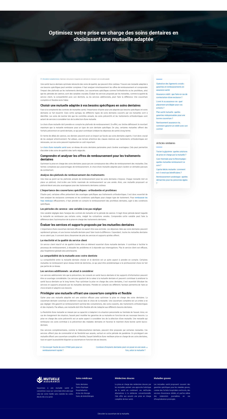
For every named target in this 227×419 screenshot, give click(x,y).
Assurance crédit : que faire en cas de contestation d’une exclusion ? (171, 96)
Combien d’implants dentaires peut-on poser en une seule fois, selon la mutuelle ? (120, 349)
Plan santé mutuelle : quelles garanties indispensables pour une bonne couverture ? (170, 115)
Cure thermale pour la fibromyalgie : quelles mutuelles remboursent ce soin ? (171, 162)
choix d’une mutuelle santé (54, 147)
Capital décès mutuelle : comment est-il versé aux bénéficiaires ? (170, 171)
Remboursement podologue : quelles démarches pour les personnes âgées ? (172, 180)
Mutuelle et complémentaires (51, 79)
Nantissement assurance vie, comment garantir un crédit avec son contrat (172, 126)
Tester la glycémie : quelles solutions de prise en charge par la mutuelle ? (171, 153)
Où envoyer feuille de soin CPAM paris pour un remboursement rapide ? (62, 349)
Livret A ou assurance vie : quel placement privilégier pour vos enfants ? (169, 105)
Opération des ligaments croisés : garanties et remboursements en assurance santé (170, 87)
